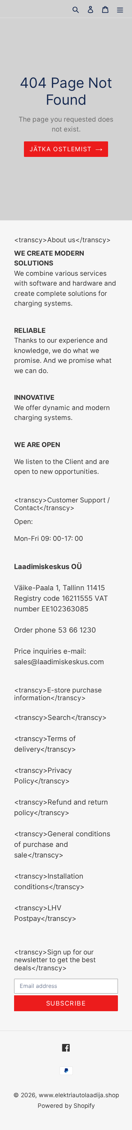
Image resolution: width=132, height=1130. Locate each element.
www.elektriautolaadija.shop (79, 1095)
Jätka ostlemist (61, 149)
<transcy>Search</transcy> (60, 717)
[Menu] (120, 9)
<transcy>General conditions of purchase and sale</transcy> (62, 844)
